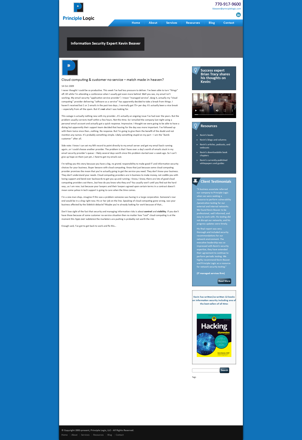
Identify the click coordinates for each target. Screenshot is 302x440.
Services (171, 22)
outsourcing (215, 400)
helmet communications (212, 395)
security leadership (209, 405)
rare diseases (219, 403)
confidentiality (197, 387)
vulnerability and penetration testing (213, 414)
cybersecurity (219, 387)
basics (205, 380)
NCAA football (197, 400)
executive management (200, 392)
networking (206, 400)
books (214, 381)
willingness (218, 417)
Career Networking (223, 381)
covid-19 (207, 386)
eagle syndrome (224, 389)
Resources (193, 22)
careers (195, 384)
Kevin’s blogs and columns (213, 140)
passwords (224, 400)
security (195, 405)
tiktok (233, 408)
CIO (222, 384)
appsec (197, 381)
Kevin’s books (206, 135)
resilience (227, 403)
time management (198, 410)
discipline (215, 389)
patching (231, 400)
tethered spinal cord (210, 408)
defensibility (206, 389)
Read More (224, 281)
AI (193, 381)
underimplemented (212, 410)
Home (136, 22)
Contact (229, 22)
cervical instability (213, 384)
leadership (227, 397)
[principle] (78, 20)
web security (208, 417)
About (153, 22)
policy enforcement (199, 403)
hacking (212, 392)
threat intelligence (224, 408)
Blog (212, 22)
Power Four (210, 403)
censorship (203, 384)
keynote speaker (212, 398)
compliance (228, 384)
